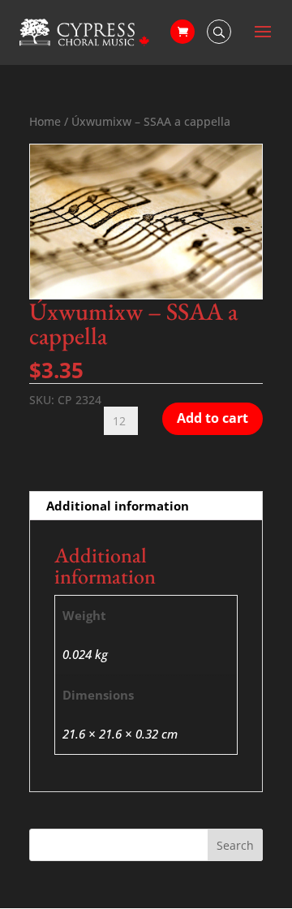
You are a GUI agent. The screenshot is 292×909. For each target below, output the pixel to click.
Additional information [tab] (117, 506)
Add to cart (212, 418)
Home (45, 121)
